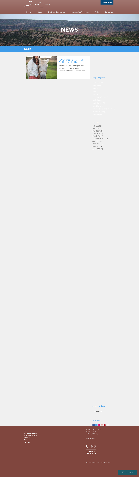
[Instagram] (29, 442)
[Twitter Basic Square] (96, 425)
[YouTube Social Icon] (102, 425)
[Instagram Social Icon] (99, 425)
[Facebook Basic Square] (93, 425)
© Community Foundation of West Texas (98, 463)
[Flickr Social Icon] (108, 425)
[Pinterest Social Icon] (105, 425)
